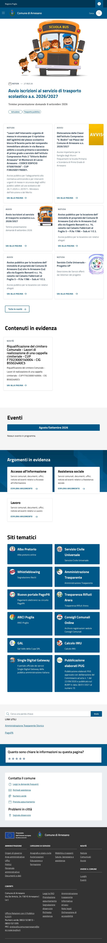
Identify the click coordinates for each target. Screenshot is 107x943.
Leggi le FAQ (48, 893)
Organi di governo (13, 853)
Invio (96, 713)
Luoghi (83, 876)
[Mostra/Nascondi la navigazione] (3, 13)
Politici (8, 864)
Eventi (83, 880)
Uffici (7, 860)
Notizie (83, 853)
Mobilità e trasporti (64, 853)
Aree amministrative (15, 856)
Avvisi (83, 860)
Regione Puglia (11, 3)
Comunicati (85, 856)
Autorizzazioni (37, 856)
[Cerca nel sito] (99, 13)
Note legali (66, 908)
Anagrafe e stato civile (40, 853)
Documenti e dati (13, 875)
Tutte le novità (15, 309)
